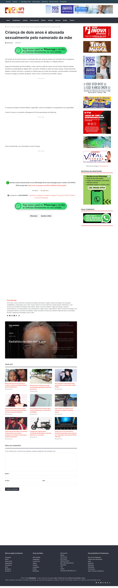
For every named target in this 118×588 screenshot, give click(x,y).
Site (43, 480)
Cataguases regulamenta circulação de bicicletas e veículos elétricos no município (40, 433)
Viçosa (62, 568)
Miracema (91, 565)
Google (46, 195)
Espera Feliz (8, 561)
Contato (15, 1)
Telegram (53, 195)
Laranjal (35, 565)
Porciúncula (91, 569)
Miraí (6, 567)
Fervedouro (8, 565)
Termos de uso (62, 578)
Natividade (91, 567)
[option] (41, 339)
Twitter (72, 195)
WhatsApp (44, 198)
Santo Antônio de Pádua (95, 571)
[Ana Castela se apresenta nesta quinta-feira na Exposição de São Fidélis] (66, 375)
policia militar (46, 216)
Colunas (25, 20)
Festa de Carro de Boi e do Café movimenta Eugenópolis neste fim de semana (40, 387)
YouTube (37, 198)
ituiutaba (34, 216)
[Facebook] (10, 316)
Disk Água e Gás (26, 1)
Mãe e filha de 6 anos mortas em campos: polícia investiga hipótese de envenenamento (16, 385)
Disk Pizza (45, 1)
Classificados (16, 20)
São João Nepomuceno (67, 563)
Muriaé (7, 571)
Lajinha (35, 563)
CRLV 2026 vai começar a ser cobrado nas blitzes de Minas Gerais (64, 410)
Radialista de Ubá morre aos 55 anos (27, 340)
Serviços (57, 20)
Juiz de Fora (36, 561)
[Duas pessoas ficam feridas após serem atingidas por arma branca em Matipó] (41, 400)
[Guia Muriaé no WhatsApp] (41, 50)
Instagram (40, 195)
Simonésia (63, 565)
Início (7, 27)
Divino (7, 559)
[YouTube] (15, 316)
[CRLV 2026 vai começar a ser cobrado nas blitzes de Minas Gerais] (66, 400)
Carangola (8, 557)
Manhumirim (63, 553)
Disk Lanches (36, 1)
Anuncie (8, 1)
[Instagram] (17, 316)
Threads (60, 195)
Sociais (65, 20)
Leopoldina (36, 567)
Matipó (62, 555)
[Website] (8, 316)
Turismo (72, 20)
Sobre (55, 578)
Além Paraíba (36, 557)
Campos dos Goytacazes (95, 559)
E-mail (7, 480)
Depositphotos (104, 166)
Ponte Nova (63, 557)
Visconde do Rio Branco (67, 570)
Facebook (32, 195)
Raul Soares (63, 559)
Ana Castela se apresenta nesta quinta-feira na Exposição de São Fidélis (65, 385)
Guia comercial (34, 20)
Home (8, 20)
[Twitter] (12, 316)
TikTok (66, 195)
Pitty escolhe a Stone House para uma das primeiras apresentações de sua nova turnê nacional (15, 410)
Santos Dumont (64, 561)
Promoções (63, 1)
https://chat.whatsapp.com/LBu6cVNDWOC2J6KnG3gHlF (47, 185)
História (43, 20)
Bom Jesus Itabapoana (94, 557)
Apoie (83, 578)
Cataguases (36, 559)
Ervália (34, 569)
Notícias (50, 20)
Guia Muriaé (9, 42)
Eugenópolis (8, 563)
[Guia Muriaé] (14, 10)
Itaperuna (90, 563)
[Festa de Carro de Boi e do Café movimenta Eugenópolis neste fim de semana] (41, 376)
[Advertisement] (41, 93)
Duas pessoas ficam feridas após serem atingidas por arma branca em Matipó (40, 410)
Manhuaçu (36, 571)
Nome (7, 473)
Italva (89, 561)
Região (18, 27)
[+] (10, 571)
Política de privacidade (74, 578)
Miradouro (8, 569)
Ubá (61, 567)
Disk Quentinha (53, 1)
